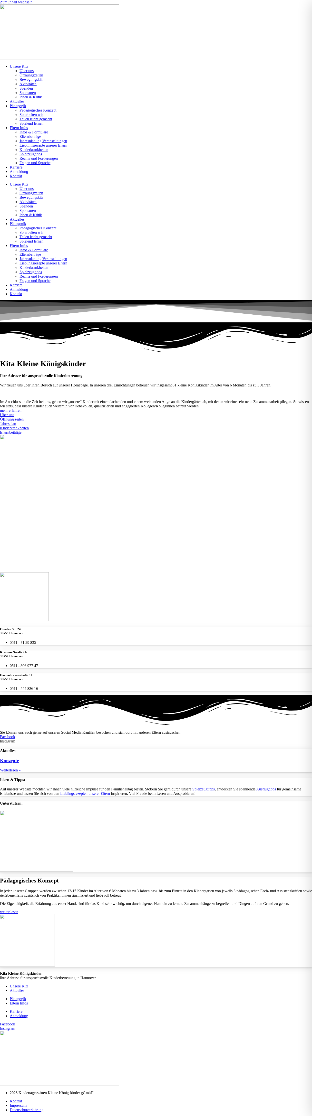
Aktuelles (17, 101)
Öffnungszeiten (31, 75)
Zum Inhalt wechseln (16, 2)
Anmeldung (19, 171)
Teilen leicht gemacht (36, 119)
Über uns (27, 71)
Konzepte (9, 760)
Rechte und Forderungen (39, 158)
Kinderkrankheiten (34, 150)
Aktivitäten (28, 84)
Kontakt (16, 176)
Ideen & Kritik (31, 97)
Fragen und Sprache (35, 163)
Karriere (16, 167)
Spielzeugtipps (31, 154)
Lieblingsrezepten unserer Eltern (85, 793)
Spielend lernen (31, 123)
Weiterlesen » (10, 770)
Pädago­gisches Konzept (38, 110)
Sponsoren (28, 93)
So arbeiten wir (31, 115)
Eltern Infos (19, 128)
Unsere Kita (19, 66)
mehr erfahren (10, 410)
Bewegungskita (31, 79)
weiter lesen (9, 912)
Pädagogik (18, 106)
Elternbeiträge (30, 136)
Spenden (26, 88)
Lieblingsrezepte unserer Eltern (43, 145)
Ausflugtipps (266, 789)
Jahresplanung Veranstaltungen (43, 141)
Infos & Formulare (34, 132)
